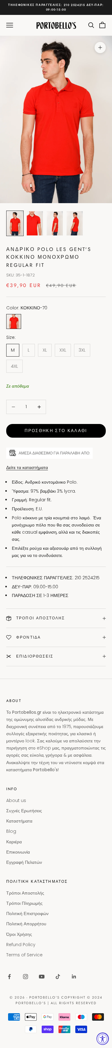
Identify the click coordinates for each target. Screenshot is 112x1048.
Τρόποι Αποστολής (25, 893)
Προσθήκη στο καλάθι (56, 431)
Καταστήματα (19, 821)
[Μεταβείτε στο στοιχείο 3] (54, 223)
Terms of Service (24, 955)
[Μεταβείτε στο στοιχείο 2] (35, 223)
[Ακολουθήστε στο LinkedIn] (74, 976)
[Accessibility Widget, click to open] (102, 1038)
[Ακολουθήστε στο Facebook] (9, 976)
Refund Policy (20, 944)
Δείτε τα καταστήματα (27, 467)
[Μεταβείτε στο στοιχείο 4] (74, 223)
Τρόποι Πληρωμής (24, 903)
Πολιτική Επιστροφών (27, 913)
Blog (11, 831)
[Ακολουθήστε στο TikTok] (58, 976)
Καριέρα (14, 842)
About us (16, 800)
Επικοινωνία (18, 852)
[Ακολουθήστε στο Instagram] (25, 976)
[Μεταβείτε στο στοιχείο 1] (15, 223)
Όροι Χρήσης (19, 934)
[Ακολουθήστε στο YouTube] (42, 976)
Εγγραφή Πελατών (24, 862)
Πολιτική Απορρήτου (26, 924)
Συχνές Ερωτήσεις (24, 811)
